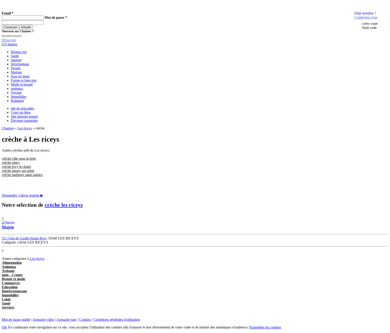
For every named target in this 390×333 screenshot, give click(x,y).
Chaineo (8, 128)
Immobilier (18, 96)
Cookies (85, 319)
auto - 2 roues (12, 275)
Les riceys (24, 128)
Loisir (6, 299)
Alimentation (12, 263)
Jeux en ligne (20, 76)
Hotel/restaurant (14, 291)
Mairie (8, 227)
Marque (16, 72)
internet (16, 60)
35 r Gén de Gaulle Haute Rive (24, 238)
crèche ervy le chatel (16, 167)
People (16, 68)
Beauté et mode (13, 279)
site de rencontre (22, 108)
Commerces (11, 283)
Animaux (9, 267)
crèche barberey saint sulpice (22, 175)
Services (8, 307)
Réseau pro (19, 52)
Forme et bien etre (24, 80)
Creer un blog (20, 112)
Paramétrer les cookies (265, 327)
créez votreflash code (370, 26)
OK (4, 327)
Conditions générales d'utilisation (116, 319)
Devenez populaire (24, 120)
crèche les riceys (64, 205)
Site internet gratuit (24, 116)
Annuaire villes (43, 319)
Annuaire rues (66, 319)
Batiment (17, 101)
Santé (15, 56)
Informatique (20, 64)
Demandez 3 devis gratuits (22, 195)
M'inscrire (9, 40)
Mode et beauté (22, 84)
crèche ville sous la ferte (19, 158)
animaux (17, 88)
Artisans (8, 271)
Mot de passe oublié (16, 319)
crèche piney (11, 162)
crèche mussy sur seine (18, 171)
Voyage (16, 92)
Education (10, 287)
